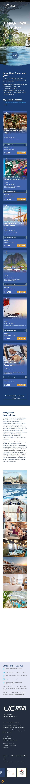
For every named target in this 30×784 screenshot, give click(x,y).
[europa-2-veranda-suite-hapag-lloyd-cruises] (15, 590)
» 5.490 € (21, 152)
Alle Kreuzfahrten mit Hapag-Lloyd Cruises (15, 397)
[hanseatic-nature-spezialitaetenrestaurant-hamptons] (15, 539)
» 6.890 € (21, 245)
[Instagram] (16, 716)
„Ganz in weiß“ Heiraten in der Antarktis (15, 102)
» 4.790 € (21, 385)
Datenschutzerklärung (21, 756)
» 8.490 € (21, 199)
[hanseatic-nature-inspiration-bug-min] (15, 504)
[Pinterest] (9, 716)
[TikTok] (14, 716)
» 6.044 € (21, 338)
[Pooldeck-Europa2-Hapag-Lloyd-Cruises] (15, 608)
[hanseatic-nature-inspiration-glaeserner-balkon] (15, 521)
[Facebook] (6, 716)
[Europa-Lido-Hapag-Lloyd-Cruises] (15, 573)
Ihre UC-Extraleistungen (10, 144)
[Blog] (4, 716)
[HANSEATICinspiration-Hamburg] (15, 487)
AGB (12, 756)
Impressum (6, 756)
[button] (2, 781)
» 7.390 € (21, 292)
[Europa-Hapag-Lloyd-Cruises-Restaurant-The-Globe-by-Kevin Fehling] (15, 556)
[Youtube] (12, 716)
